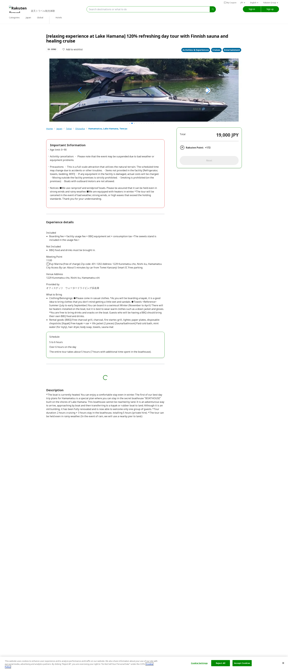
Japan (59, 128)
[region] (144, 663)
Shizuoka (80, 128)
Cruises (216, 49)
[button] (243, 3)
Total (183, 134)
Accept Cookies (242, 663)
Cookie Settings (199, 663)
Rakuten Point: (195, 147)
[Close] (283, 663)
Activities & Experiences (196, 49)
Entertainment (232, 49)
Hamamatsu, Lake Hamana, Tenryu (107, 128)
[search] (213, 9)
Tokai (69, 128)
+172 (207, 147)
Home (49, 128)
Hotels (59, 17)
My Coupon (231, 2)
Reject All (220, 663)
